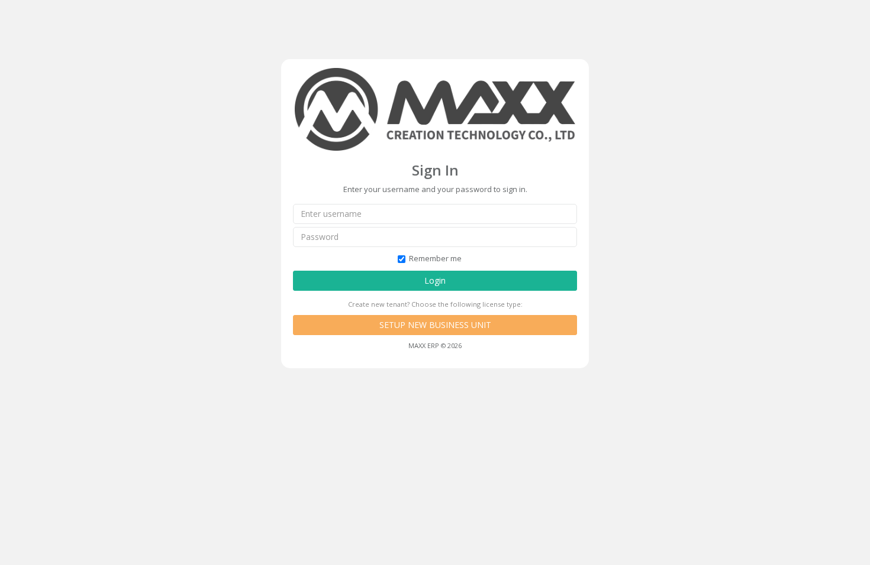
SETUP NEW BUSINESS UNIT (435, 324)
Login (435, 280)
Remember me (435, 258)
